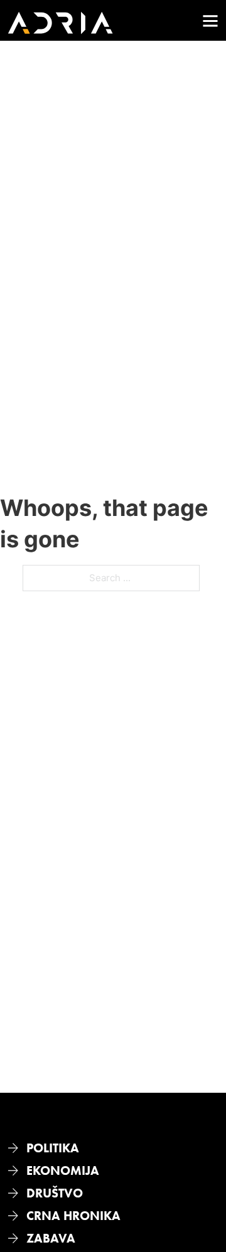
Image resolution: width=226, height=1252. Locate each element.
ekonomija (62, 1170)
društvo (54, 1193)
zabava (50, 1238)
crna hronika (73, 1215)
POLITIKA (52, 1147)
